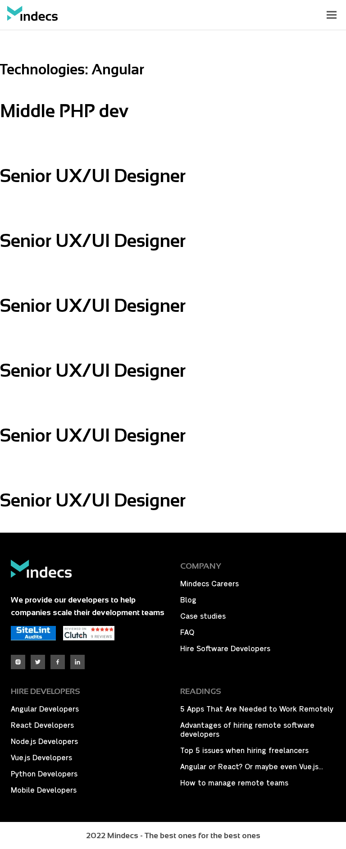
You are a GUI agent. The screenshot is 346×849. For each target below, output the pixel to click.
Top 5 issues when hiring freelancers (244, 750)
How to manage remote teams (234, 783)
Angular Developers (45, 709)
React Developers (42, 725)
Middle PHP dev (64, 111)
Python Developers (44, 774)
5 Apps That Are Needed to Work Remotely (256, 709)
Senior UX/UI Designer (93, 176)
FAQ (187, 632)
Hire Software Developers (225, 649)
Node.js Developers (44, 741)
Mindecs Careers (209, 584)
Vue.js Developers (41, 758)
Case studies (203, 616)
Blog (188, 600)
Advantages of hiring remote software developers (247, 730)
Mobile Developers (44, 790)
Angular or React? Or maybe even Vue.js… (251, 767)
